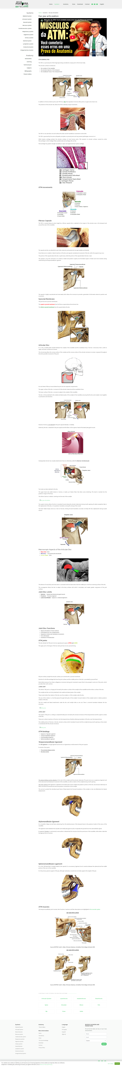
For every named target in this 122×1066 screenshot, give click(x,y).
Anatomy (65, 4)
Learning (29, 61)
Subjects (29, 68)
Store (73, 4)
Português (64, 1029)
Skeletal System (27, 16)
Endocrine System (28, 47)
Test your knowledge (43, 1040)
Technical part (28, 65)
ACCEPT (117, 1063)
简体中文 (64, 1034)
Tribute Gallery (27, 74)
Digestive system (28, 34)
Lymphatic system (28, 44)
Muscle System (27, 22)
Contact (87, 4)
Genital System (27, 41)
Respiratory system (28, 31)
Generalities (28, 58)
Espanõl (64, 1031)
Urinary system (29, 37)
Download (80, 4)
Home (50, 4)
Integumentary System (26, 50)
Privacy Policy (42, 1047)
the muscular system (95, 909)
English (102, 4)
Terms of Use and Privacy (46, 1064)
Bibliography (28, 71)
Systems (57, 4)
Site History (41, 1035)
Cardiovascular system (25, 28)
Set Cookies (111, 1063)
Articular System (27, 19)
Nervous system (27, 25)
